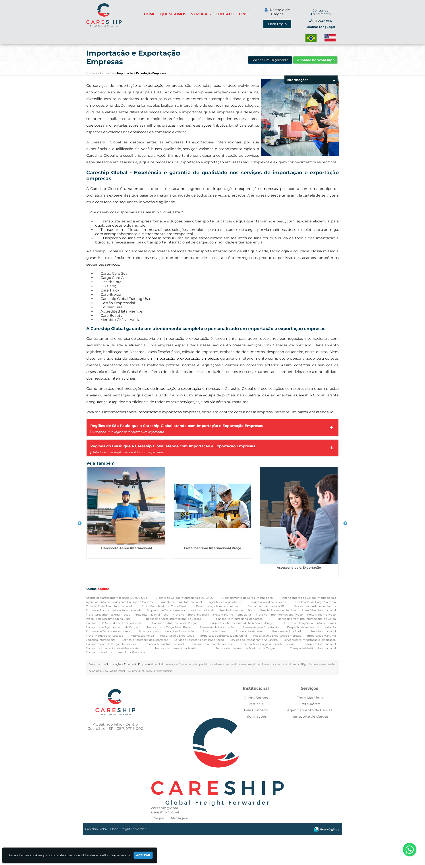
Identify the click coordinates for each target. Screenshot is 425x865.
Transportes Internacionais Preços (174, 623)
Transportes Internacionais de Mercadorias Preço (240, 623)
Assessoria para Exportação (299, 568)
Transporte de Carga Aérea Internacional (268, 644)
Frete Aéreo (309, 704)
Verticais (201, 14)
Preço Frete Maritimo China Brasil (108, 618)
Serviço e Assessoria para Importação (199, 639)
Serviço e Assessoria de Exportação (145, 639)
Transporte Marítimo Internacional (313, 648)
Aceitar (143, 855)
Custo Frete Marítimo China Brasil (164, 606)
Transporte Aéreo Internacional (126, 548)
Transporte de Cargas (309, 716)
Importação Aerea (141, 635)
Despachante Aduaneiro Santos (315, 606)
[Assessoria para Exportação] (298, 515)
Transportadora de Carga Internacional (111, 644)
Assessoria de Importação (216, 627)
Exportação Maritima (249, 631)
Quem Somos (173, 14)
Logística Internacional (101, 639)
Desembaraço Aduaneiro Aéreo (217, 606)
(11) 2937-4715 (322, 21)
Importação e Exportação (177, 635)
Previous (79, 523)
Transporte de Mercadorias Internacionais (113, 623)
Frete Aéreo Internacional (319, 610)
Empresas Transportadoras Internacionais (113, 610)
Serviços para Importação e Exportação (310, 639)
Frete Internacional (323, 631)
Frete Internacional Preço (151, 614)
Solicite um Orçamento (270, 60)
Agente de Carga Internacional (181, 602)
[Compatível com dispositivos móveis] (306, 830)
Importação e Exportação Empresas (277, 635)
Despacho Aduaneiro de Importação (311, 627)
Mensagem (179, 818)
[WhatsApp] (410, 850)
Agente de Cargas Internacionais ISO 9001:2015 (117, 597)
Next (345, 523)
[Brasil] (311, 38)
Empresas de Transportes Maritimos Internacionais (180, 610)
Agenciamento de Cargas (309, 710)
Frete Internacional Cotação (104, 635)
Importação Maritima (321, 635)
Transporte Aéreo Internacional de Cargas (173, 618)
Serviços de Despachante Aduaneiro (254, 639)
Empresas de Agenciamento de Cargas (310, 623)
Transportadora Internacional (164, 644)
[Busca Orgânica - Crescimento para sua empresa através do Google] (326, 829)
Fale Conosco (256, 710)
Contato (225, 14)
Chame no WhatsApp (317, 60)
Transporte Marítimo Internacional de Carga (307, 618)
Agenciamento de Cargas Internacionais (309, 597)
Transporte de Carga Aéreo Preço (169, 627)
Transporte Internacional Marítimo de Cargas (245, 648)
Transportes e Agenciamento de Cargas (112, 627)
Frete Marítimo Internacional (232, 614)
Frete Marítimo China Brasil (191, 614)
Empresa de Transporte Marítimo (108, 631)
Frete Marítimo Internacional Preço (212, 548)
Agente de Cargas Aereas (225, 602)
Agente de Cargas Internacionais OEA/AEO (184, 597)
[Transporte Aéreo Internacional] (126, 505)
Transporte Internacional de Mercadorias (113, 648)
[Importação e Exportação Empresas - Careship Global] (104, 15)
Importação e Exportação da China (223, 635)
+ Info (244, 14)
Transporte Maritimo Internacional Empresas (115, 652)
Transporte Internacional (319, 644)
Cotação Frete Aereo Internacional (109, 606)
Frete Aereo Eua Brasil (286, 631)
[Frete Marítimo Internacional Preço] (212, 505)
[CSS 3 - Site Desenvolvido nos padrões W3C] (291, 830)
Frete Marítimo (309, 698)
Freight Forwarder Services (278, 610)
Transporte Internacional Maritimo (177, 648)
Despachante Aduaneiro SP (265, 606)
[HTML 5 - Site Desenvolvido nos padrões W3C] (275, 830)
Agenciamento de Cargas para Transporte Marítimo (120, 602)
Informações (256, 716)
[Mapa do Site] (263, 830)
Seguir (159, 818)
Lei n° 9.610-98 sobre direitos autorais (150, 670)
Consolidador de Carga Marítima (314, 602)
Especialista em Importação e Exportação (166, 631)
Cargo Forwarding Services (267, 602)
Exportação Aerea (214, 631)
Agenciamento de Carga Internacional (247, 597)
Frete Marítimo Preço (321, 614)
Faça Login (277, 24)
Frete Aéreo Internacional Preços (108, 614)
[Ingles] (330, 38)
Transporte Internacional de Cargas (239, 618)
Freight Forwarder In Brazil (237, 610)
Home (149, 14)
